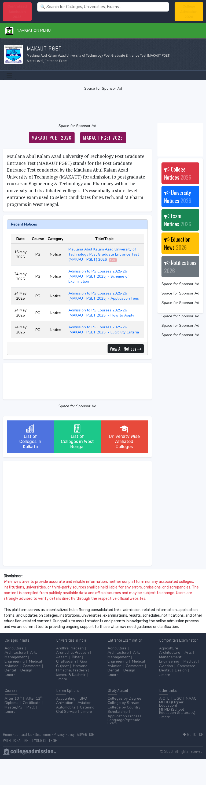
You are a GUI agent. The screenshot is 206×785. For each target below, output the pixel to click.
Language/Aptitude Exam (124, 721)
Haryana (80, 665)
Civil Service (66, 711)
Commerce (32, 665)
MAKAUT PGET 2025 (103, 138)
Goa (83, 661)
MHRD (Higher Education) (171, 704)
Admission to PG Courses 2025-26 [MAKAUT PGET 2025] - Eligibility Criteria (104, 330)
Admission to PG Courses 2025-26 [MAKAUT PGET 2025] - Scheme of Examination (98, 276)
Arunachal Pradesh (72, 652)
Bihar (76, 657)
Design (26, 670)
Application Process (124, 716)
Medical (35, 661)
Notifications (180, 267)
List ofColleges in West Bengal (77, 441)
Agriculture (14, 648)
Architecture (15, 652)
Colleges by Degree (124, 698)
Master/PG (13, 707)
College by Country (124, 707)
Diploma (12, 702)
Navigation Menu (32, 30)
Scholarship (118, 711)
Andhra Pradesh (70, 648)
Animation (64, 702)
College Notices (177, 173)
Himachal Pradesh (71, 670)
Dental (10, 670)
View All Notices (123, 349)
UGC (178, 698)
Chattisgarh (66, 661)
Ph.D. (31, 707)
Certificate (32, 702)
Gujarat (62, 665)
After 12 (34, 698)
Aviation (12, 665)
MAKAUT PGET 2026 (51, 138)
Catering (87, 707)
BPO (83, 698)
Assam (62, 657)
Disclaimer (43, 734)
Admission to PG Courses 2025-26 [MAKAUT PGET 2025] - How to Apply (101, 313)
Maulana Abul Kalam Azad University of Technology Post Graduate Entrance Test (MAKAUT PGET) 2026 (103, 254)
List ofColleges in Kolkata (30, 441)
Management (16, 657)
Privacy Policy (64, 734)
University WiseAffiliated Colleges (124, 441)
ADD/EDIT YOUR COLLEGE (38, 740)
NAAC (191, 698)
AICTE (164, 698)
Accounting (65, 698)
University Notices (177, 196)
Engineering (15, 661)
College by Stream (123, 702)
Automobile (66, 707)
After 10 (13, 698)
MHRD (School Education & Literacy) (177, 711)
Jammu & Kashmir (71, 674)
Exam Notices (177, 220)
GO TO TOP (194, 734)
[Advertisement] (103, 107)
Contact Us (23, 734)
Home (7, 734)
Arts (33, 652)
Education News (177, 243)
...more (10, 674)
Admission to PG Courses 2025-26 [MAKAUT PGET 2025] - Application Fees (104, 296)
